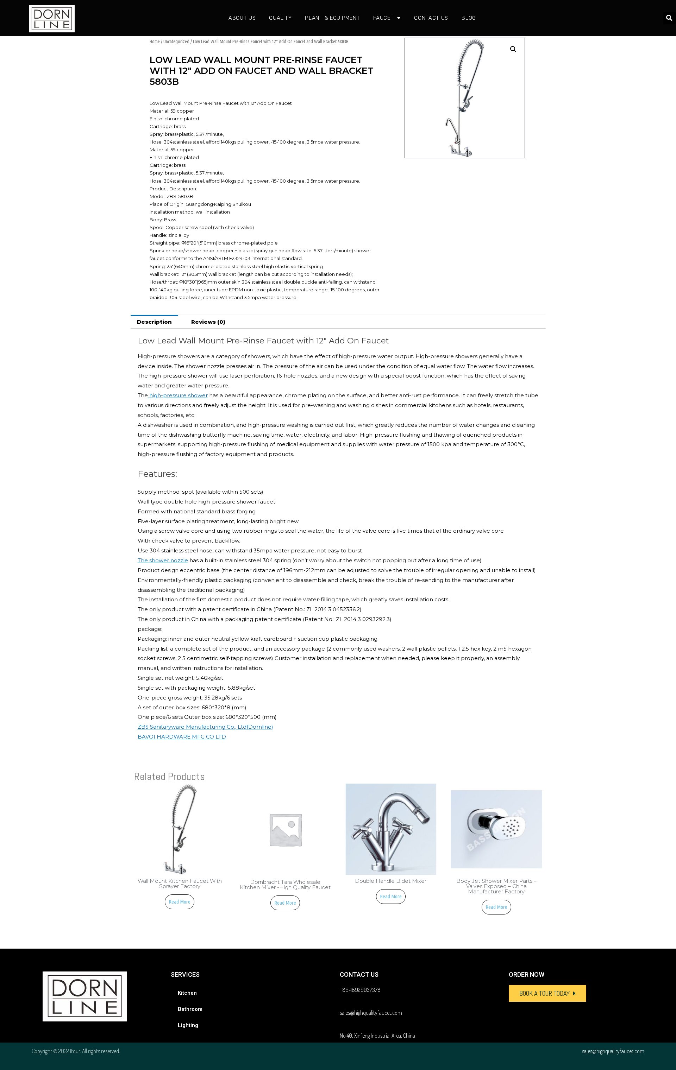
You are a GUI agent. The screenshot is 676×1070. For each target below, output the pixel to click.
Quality (280, 18)
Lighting (188, 1025)
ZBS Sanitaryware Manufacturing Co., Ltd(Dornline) (205, 726)
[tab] (154, 322)
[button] (547, 993)
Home (155, 41)
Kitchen (187, 993)
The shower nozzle (163, 560)
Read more (179, 902)
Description (154, 321)
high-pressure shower (178, 395)
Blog (469, 18)
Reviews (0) (208, 321)
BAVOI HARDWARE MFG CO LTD (182, 736)
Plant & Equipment (332, 18)
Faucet (383, 18)
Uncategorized (176, 41)
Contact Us (431, 18)
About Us (242, 18)
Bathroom (190, 1009)
